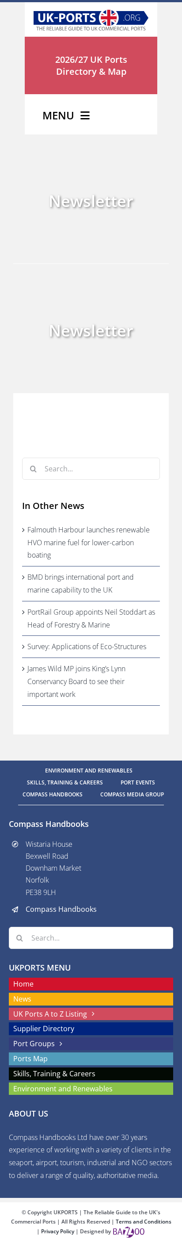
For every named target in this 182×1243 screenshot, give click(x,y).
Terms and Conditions (143, 1221)
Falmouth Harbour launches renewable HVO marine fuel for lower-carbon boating (88, 542)
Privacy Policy (58, 1231)
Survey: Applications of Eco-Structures (86, 646)
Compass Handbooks (61, 909)
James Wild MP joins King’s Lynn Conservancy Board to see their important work (76, 681)
